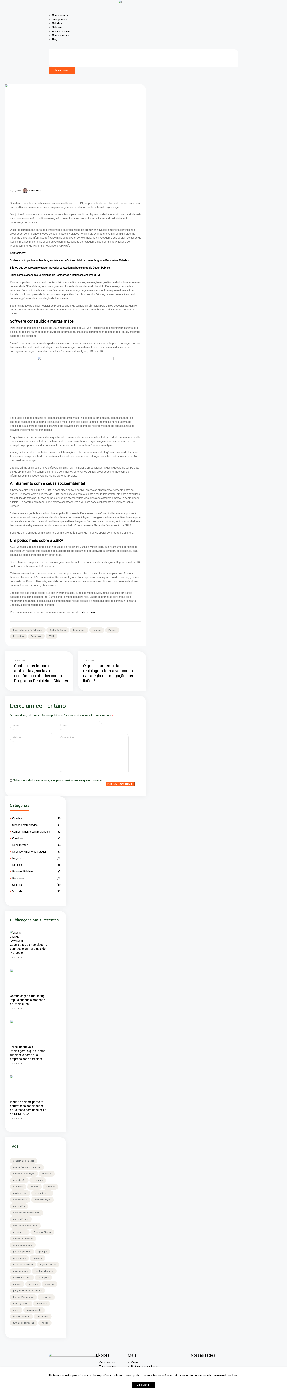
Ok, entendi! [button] (143, 1384)
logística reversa (48, 1264)
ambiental (46, 1173)
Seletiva (57, 27)
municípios (43, 1277)
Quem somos (60, 15)
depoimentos (19, 1232)
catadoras (38, 1180)
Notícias (17, 864)
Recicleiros (18, 878)
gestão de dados (58, 630)
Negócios (18, 858)
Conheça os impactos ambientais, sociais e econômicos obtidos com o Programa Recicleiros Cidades (69, 260)
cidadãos (50, 1186)
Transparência (60, 19)
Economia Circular (42, 1232)
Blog (54, 39)
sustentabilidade (21, 1316)
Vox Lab (17, 891)
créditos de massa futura (25, 1225)
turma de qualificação (23, 1323)
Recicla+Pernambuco (23, 1297)
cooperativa (19, 1206)
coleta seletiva (20, 1193)
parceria (112, 630)
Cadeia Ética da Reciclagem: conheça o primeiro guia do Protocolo (28, 948)
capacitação (19, 1180)
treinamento (42, 1316)
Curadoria (17, 838)
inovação (97, 630)
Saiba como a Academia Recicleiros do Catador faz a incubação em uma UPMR (55, 275)
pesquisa (49, 1284)
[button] (62, 70)
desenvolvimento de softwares (27, 630)
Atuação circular (61, 31)
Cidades (57, 23)
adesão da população (24, 1173)
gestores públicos (22, 1251)
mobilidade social (22, 1277)
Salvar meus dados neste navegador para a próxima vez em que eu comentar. (58, 780)
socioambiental (34, 1310)
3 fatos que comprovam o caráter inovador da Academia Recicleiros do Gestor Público (60, 267)
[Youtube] (222, 1365)
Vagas (134, 1362)
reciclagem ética (21, 1303)
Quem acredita (60, 35)
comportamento (42, 1193)
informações (79, 630)
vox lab (45, 1323)
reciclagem (46, 1297)
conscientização (42, 1199)
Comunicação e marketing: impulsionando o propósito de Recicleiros (27, 1000)
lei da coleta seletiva (23, 1264)
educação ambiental (23, 1238)
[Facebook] (195, 1365)
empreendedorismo (22, 1245)
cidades (34, 1186)
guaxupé (42, 1251)
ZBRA (51, 636)
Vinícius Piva (35, 190)
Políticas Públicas (22, 871)
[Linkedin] (213, 1365)
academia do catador (23, 1161)
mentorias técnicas (44, 1271)
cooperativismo (20, 1219)
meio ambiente (20, 1271)
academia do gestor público (27, 1167)
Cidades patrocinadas (25, 825)
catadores (18, 1186)
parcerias (33, 1284)
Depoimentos (20, 845)
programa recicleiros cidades (27, 1290)
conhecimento (20, 1199)
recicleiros (18, 636)
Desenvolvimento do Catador (29, 851)
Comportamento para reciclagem (31, 831)
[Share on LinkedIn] (136, 631)
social (16, 1310)
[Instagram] (204, 1365)
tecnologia (36, 636)
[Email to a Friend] (132, 635)
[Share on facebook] (132, 631)
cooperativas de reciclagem (26, 1212)
